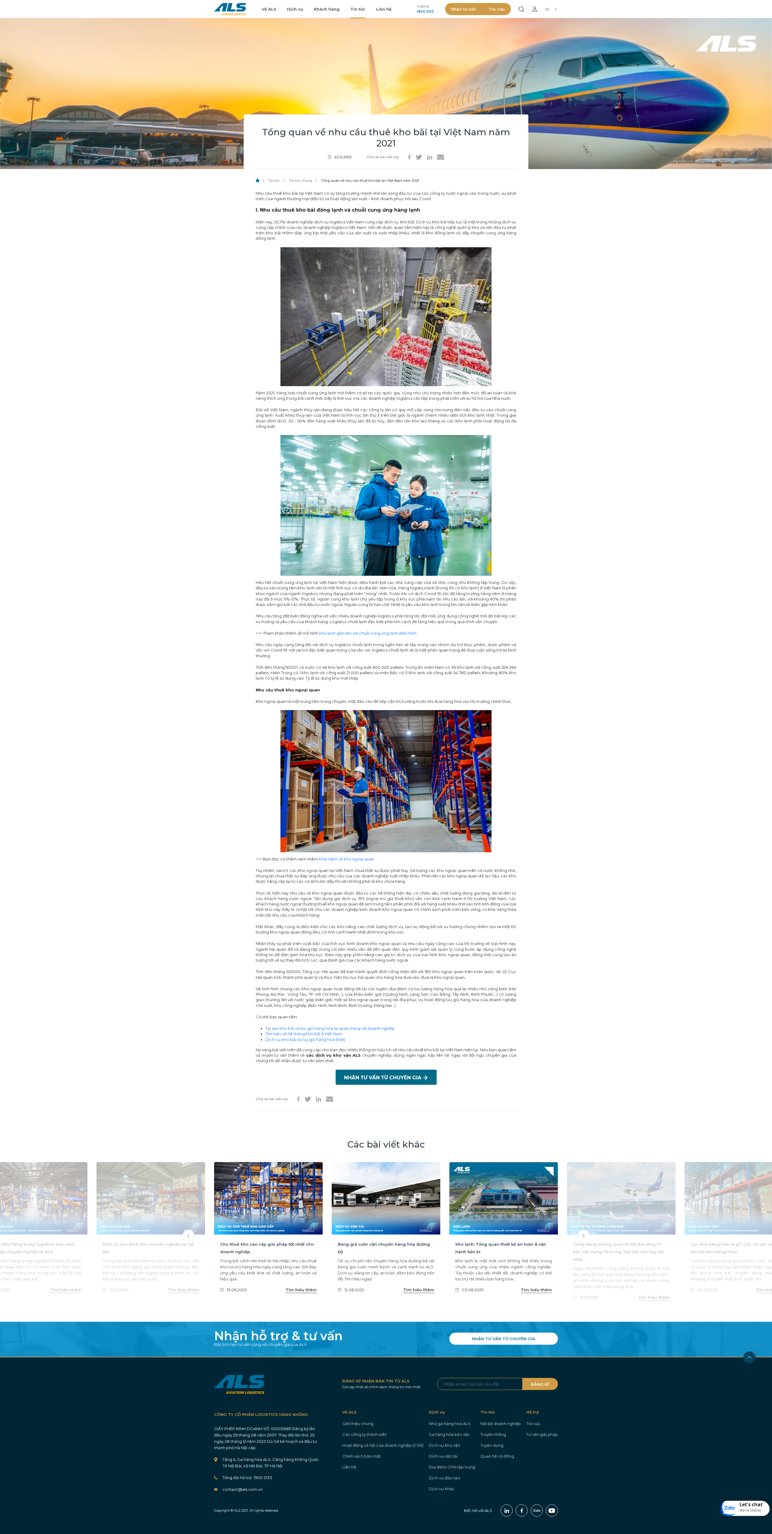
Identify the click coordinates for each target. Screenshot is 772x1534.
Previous (188, 1236)
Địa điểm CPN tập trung (452, 1467)
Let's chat (751, 1504)
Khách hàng (327, 9)
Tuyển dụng (491, 1445)
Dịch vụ (295, 9)
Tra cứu (497, 9)
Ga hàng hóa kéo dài (449, 1434)
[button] (745, 1508)
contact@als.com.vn (243, 1489)
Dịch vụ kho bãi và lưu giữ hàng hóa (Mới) (305, 1039)
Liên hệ (383, 9)
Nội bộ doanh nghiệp (500, 1423)
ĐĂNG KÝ (540, 1384)
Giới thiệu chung (357, 1423)
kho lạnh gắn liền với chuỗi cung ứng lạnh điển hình (367, 633)
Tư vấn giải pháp (542, 1434)
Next (583, 1236)
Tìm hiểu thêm (65, 1289)
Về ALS (269, 9)
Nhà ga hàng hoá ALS (449, 1423)
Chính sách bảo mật (361, 1456)
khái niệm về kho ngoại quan (346, 859)
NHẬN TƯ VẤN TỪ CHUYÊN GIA (503, 1338)
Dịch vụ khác (441, 1488)
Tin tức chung (300, 180)
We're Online (750, 1510)
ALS (230, 9)
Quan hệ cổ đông (497, 1456)
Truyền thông (493, 1434)
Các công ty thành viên (364, 1434)
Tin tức (357, 9)
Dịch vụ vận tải (443, 1456)
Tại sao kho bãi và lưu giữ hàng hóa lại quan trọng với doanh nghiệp (330, 1028)
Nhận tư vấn (463, 9)
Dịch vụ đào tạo (444, 1477)
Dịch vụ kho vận (444, 1445)
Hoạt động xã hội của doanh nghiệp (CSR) (382, 1445)
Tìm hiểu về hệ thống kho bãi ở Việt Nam (303, 1033)
